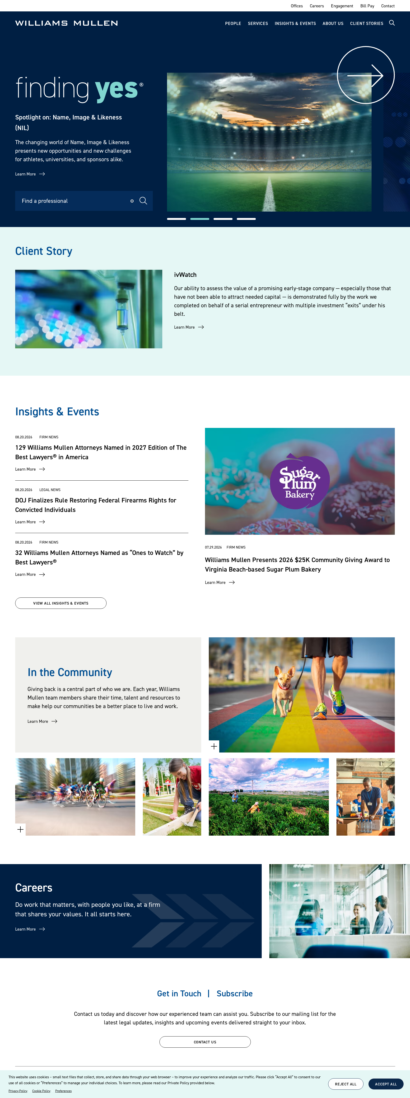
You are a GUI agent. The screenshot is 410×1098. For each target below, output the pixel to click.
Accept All (386, 1084)
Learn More (25, 173)
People (233, 23)
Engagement (342, 5)
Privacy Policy (18, 1091)
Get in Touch (179, 993)
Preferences (63, 1091)
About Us (333, 23)
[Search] (143, 201)
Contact (388, 5)
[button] (176, 219)
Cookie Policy (41, 1091)
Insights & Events (295, 23)
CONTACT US (205, 1042)
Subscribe (235, 993)
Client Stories (366, 23)
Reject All (346, 1084)
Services (258, 23)
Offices (297, 5)
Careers (317, 5)
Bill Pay (367, 5)
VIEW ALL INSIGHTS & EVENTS (61, 603)
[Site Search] (392, 23)
